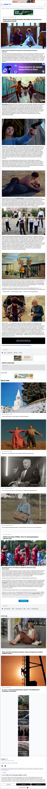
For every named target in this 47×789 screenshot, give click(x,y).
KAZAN (8, 4)
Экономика (10, 649)
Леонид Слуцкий (19, 608)
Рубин (24, 608)
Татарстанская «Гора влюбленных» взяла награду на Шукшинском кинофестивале (18, 453)
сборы (28, 608)
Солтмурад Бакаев (34, 608)
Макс (20, 345)
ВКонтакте (29, 345)
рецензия (15, 352)
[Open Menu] (2, 4)
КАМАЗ (13, 608)
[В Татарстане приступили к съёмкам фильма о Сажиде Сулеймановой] (23, 397)
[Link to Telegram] (5, 766)
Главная (3, 8)
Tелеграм (23, 345)
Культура (7, 8)
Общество (9, 488)
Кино (5, 352)
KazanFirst (6, 349)
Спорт (10, 534)
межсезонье (10, 352)
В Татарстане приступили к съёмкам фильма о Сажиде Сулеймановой (15, 416)
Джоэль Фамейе (7, 608)
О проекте (4, 773)
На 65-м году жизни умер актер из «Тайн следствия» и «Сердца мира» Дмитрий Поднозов (19, 490)
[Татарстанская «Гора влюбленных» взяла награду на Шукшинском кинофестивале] (23, 434)
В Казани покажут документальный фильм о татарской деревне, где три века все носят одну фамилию (21, 527)
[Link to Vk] (2, 766)
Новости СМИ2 (4, 372)
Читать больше (23, 600)
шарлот (20, 352)
